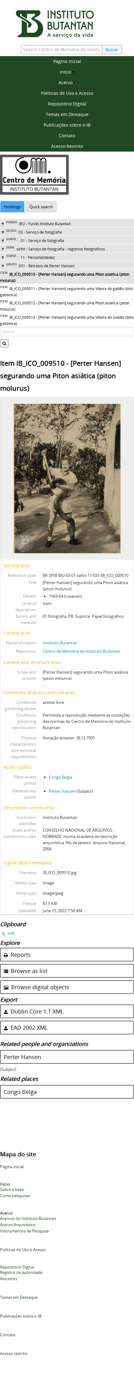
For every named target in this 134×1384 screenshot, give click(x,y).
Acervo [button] (66, 82)
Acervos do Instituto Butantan (28, 1218)
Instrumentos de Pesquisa (24, 1231)
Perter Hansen (62, 791)
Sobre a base (12, 1189)
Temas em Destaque (67, 114)
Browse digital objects (39, 987)
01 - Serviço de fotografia (42, 240)
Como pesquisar (15, 1195)
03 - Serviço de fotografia (40, 232)
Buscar (112, 49)
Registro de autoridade (21, 1272)
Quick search (41, 207)
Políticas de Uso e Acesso (67, 93)
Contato (67, 135)
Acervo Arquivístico (18, 1224)
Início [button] (65, 72)
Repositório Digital (67, 104)
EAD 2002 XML (28, 1027)
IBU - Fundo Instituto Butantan (45, 223)
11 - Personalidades (38, 257)
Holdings (12, 207)
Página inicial (67, 61)
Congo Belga (60, 777)
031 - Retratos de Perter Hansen (46, 266)
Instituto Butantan (60, 643)
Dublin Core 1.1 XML (36, 1011)
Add (10, 933)
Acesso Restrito (67, 146)
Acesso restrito (13, 1353)
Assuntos (8, 1278)
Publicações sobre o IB (67, 125)
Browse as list (28, 971)
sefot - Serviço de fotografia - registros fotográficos (61, 249)
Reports (20, 954)
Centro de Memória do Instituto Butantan (81, 651)
